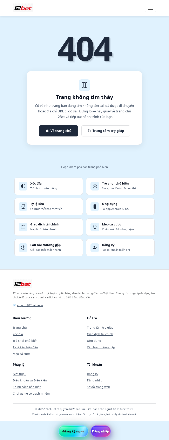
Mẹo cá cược (21, 354)
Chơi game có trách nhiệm (31, 393)
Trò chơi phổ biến (25, 341)
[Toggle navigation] (150, 8)
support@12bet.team (30, 305)
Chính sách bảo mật (27, 387)
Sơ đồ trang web (98, 387)
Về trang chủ (61, 130)
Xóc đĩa (18, 334)
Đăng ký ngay (73, 431)
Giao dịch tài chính (100, 334)
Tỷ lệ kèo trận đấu (25, 347)
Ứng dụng (94, 341)
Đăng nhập (94, 380)
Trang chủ (20, 327)
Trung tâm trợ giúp (108, 130)
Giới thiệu (19, 374)
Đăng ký (92, 374)
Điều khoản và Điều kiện (30, 380)
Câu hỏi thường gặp (101, 347)
